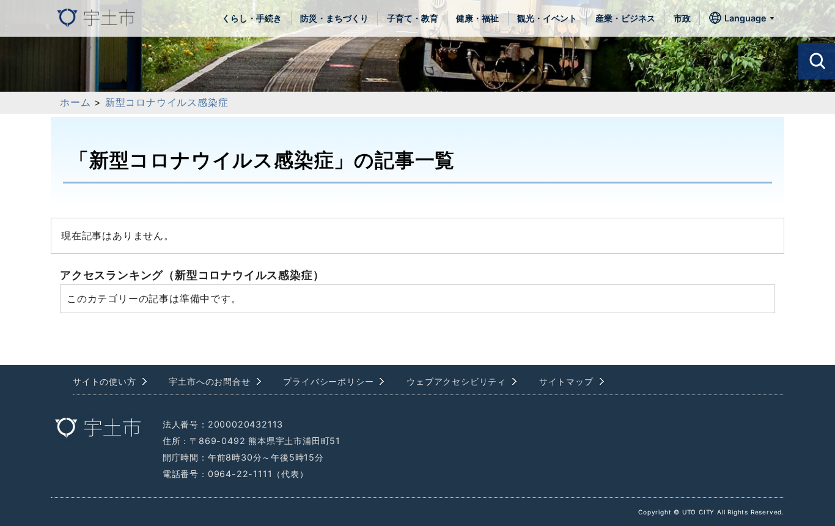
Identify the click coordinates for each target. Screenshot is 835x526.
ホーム (75, 102)
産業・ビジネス (625, 18)
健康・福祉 (477, 18)
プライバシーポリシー (328, 381)
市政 (682, 18)
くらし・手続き (252, 18)
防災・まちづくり (334, 18)
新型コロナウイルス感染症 (167, 102)
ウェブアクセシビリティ (456, 381)
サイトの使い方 (104, 381)
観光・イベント (547, 18)
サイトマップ (566, 381)
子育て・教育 (412, 18)
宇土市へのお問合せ (209, 381)
